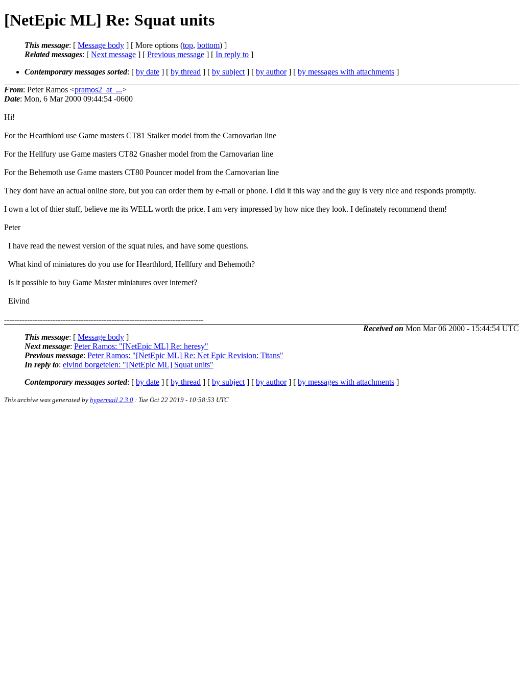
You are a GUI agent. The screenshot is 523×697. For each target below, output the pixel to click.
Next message (113, 54)
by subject (228, 71)
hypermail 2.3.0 (111, 400)
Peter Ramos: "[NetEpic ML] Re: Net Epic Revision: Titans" (185, 355)
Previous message (175, 54)
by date (147, 71)
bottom (208, 45)
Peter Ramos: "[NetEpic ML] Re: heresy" (141, 346)
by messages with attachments (346, 71)
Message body (101, 45)
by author (271, 71)
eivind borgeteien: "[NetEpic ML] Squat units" (138, 364)
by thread (186, 71)
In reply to (232, 54)
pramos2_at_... (98, 89)
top (188, 45)
